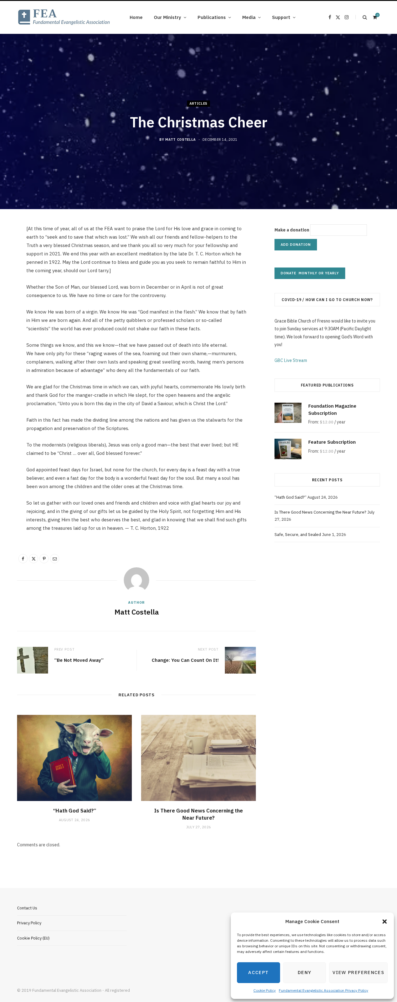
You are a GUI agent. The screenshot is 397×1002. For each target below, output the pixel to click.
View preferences (358, 972)
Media (249, 17)
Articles (198, 103)
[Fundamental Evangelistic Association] (63, 17)
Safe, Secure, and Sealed (297, 534)
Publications (212, 17)
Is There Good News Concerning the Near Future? (198, 814)
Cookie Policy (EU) (33, 938)
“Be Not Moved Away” (79, 660)
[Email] (54, 558)
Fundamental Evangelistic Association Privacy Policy (323, 990)
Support (281, 17)
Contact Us (27, 908)
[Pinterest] (44, 558)
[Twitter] (33, 558)
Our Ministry (167, 17)
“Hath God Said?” (74, 810)
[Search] (361, 17)
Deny (304, 972)
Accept (258, 972)
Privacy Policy (29, 923)
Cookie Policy (264, 990)
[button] (384, 921)
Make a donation (291, 230)
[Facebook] (23, 558)
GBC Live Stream (290, 360)
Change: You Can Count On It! (185, 660)
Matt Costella (180, 140)
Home (136, 17)
